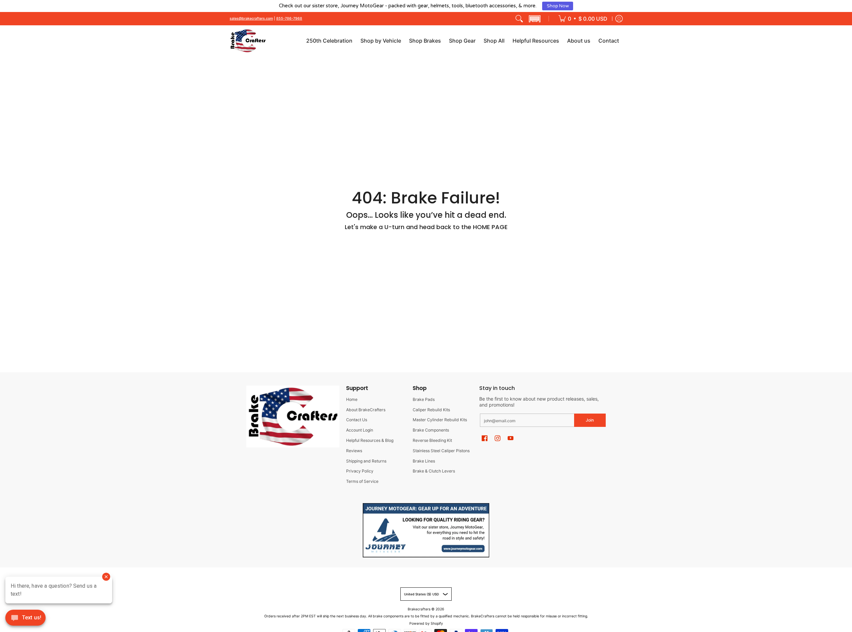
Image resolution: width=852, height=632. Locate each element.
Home (351, 399)
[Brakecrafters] (248, 40)
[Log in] (619, 18)
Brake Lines (424, 461)
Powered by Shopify (426, 623)
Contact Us (356, 419)
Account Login (359, 430)
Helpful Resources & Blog (369, 440)
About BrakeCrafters (365, 409)
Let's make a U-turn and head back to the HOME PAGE (426, 227)
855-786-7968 (289, 19)
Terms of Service (362, 481)
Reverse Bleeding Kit (432, 440)
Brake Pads (424, 399)
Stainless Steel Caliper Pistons (441, 450)
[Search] (519, 18)
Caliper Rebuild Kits (431, 409)
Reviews (354, 450)
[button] (534, 18)
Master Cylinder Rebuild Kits (440, 419)
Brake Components (431, 430)
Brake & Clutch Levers (434, 471)
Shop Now (558, 6)
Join (590, 420)
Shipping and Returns (366, 461)
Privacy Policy (359, 471)
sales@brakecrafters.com (251, 19)
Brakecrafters (419, 609)
